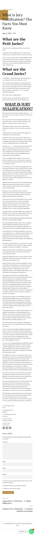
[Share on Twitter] (7, 428)
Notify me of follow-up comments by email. (15, 485)
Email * (4, 468)
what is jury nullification (6, 424)
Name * (4, 461)
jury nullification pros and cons (9, 415)
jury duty (30, 113)
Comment (5, 442)
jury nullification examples (7, 411)
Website (4, 474)
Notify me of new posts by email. (12, 488)
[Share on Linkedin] (10, 428)
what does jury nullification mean (7, 419)
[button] (31, 531)
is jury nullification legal (8, 406)
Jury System (7, 10)
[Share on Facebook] (3, 428)
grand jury (20, 90)
